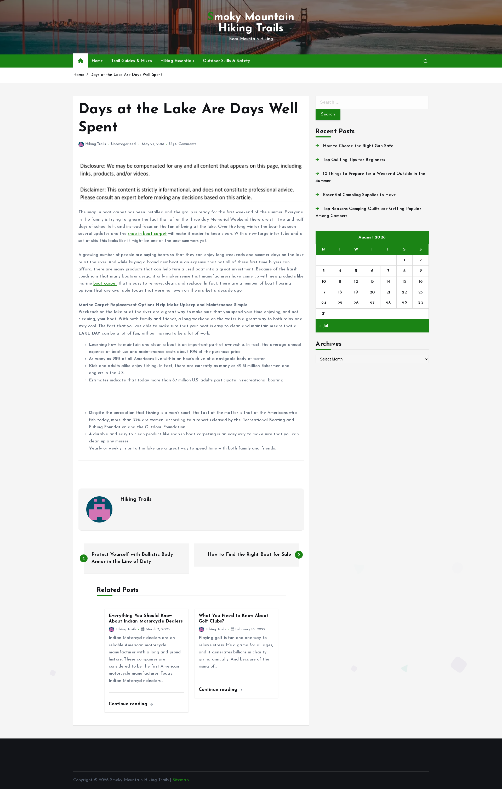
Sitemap (181, 780)
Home (97, 61)
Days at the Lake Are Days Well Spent (126, 75)
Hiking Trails (95, 144)
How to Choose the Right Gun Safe (358, 146)
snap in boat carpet (147, 234)
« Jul (323, 326)
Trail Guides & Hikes (131, 61)
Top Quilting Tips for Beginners (354, 160)
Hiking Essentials (177, 61)
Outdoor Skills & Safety (226, 61)
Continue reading (129, 704)
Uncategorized (123, 144)
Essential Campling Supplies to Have (359, 195)
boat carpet (105, 283)
